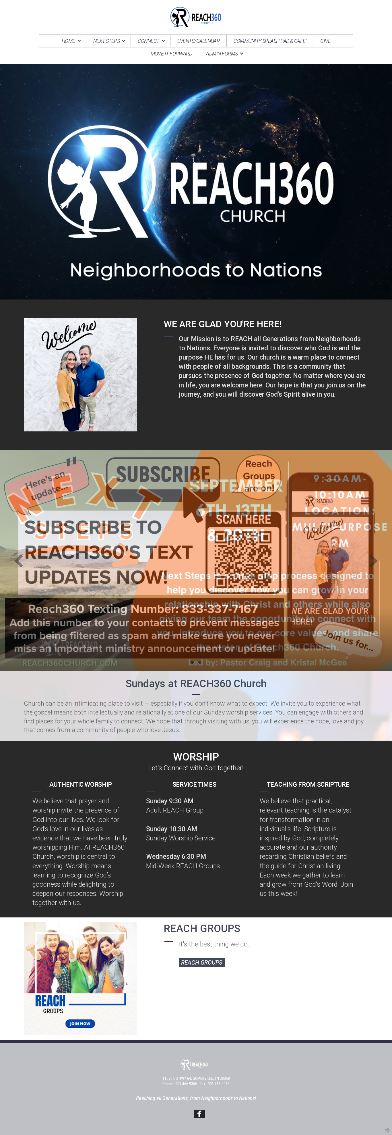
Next (373, 560)
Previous (18, 560)
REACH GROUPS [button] (201, 962)
